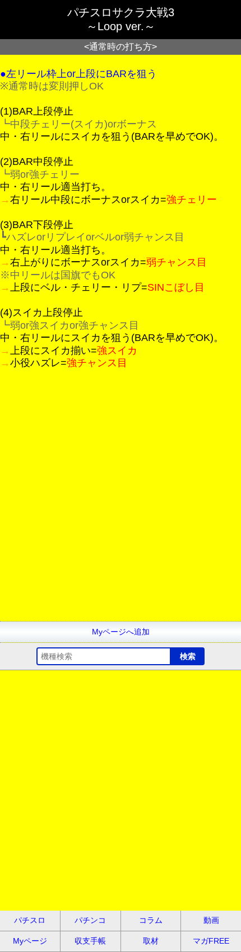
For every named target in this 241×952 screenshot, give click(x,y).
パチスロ (29, 920)
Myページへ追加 (121, 631)
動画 (211, 920)
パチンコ (90, 920)
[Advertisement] (120, 501)
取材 (151, 940)
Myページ (30, 940)
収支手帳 (90, 940)
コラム (151, 920)
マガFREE (211, 940)
